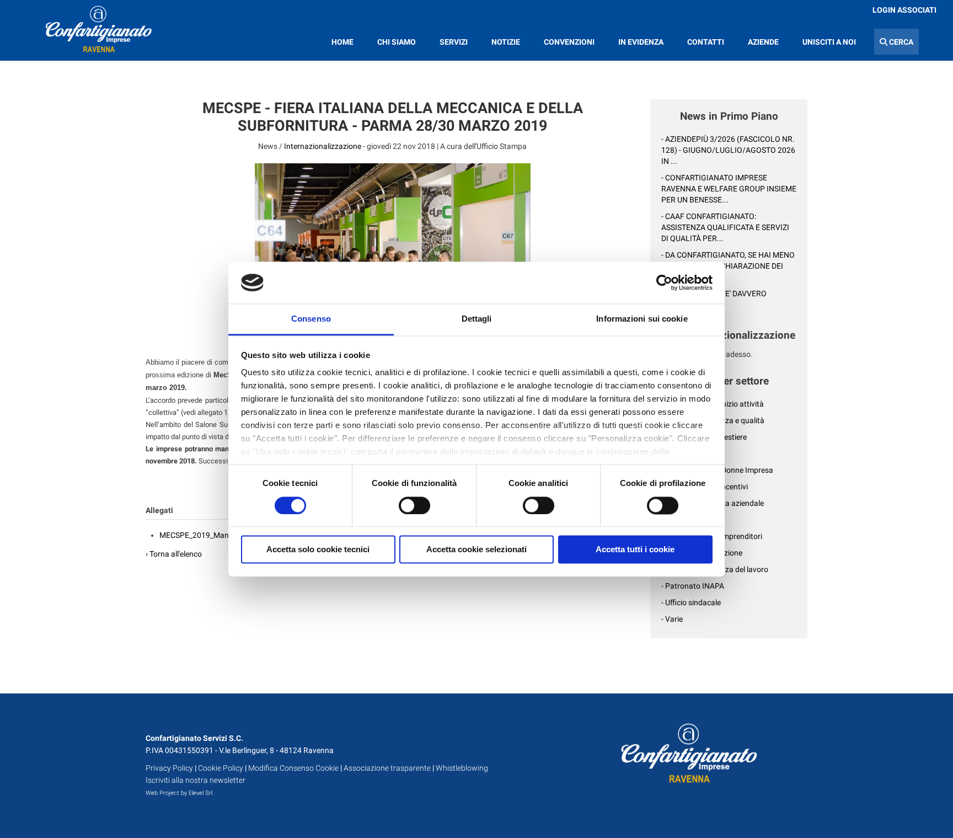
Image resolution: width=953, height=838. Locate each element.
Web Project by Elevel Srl (179, 793)
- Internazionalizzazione (701, 552)
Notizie (505, 42)
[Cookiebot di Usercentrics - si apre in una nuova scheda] (664, 282)
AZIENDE (763, 42)
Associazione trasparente (387, 768)
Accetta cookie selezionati (476, 549)
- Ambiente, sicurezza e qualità (712, 420)
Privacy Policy (169, 768)
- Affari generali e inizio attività (712, 403)
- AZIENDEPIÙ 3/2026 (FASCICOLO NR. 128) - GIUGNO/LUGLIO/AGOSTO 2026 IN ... (728, 150)
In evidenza (640, 42)
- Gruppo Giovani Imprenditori (711, 536)
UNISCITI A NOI (829, 42)
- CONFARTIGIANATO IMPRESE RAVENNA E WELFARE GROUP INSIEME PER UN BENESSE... (728, 188)
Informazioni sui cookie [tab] (641, 319)
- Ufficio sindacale (691, 602)
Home (342, 42)
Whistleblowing (462, 768)
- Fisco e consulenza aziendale (712, 503)
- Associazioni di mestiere (704, 437)
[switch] (414, 505)
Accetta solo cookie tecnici (318, 549)
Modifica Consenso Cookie (293, 768)
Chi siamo (396, 42)
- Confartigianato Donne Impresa (717, 470)
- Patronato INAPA (692, 585)
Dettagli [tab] (477, 319)
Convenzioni (569, 42)
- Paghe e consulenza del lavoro (714, 569)
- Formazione (683, 519)
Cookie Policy (220, 768)
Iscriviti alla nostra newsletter (195, 780)
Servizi (454, 42)
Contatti (705, 42)
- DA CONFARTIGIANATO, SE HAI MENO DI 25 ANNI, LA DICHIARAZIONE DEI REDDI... (728, 265)
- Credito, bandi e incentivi (704, 486)
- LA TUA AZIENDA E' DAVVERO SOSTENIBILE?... (714, 299)
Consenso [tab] (311, 319)
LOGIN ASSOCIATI (904, 10)
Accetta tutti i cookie (635, 549)
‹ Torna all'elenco (174, 553)
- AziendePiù (682, 453)
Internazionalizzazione (322, 146)
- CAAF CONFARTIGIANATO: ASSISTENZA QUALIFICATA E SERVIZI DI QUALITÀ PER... (725, 227)
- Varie (672, 619)
